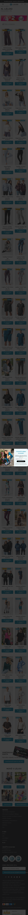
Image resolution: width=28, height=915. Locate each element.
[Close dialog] (27, 449)
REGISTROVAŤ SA (21, 461)
